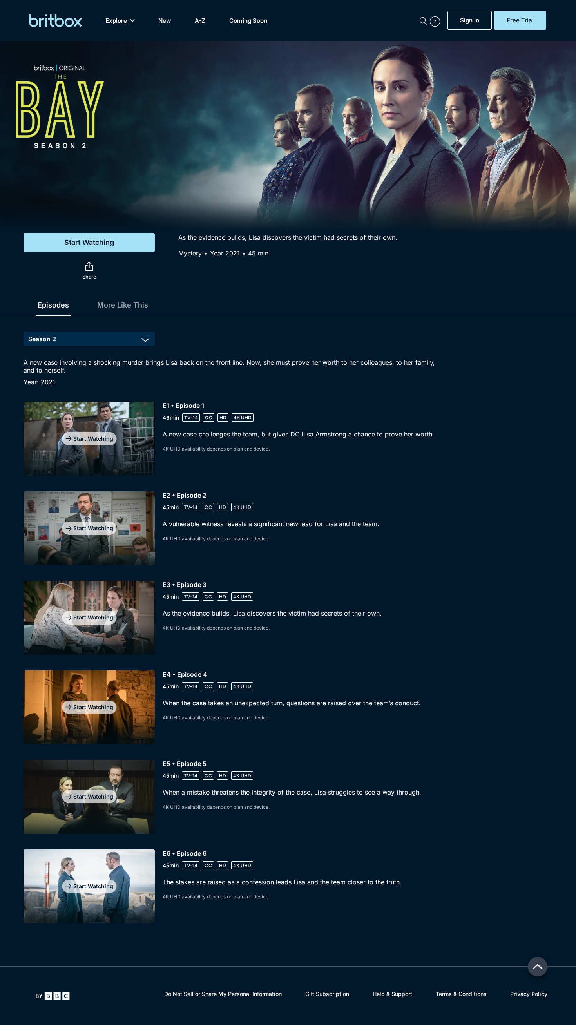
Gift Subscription (327, 994)
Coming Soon (248, 20)
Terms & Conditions (461, 994)
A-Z (200, 20)
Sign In (469, 20)
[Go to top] (537, 966)
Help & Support (392, 994)
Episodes (53, 305)
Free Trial (520, 20)
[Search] (423, 20)
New (164, 20)
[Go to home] (52, 996)
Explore (116, 20)
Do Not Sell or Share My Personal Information (223, 994)
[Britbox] (55, 20)
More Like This (122, 305)
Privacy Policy (528, 994)
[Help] (436, 20)
